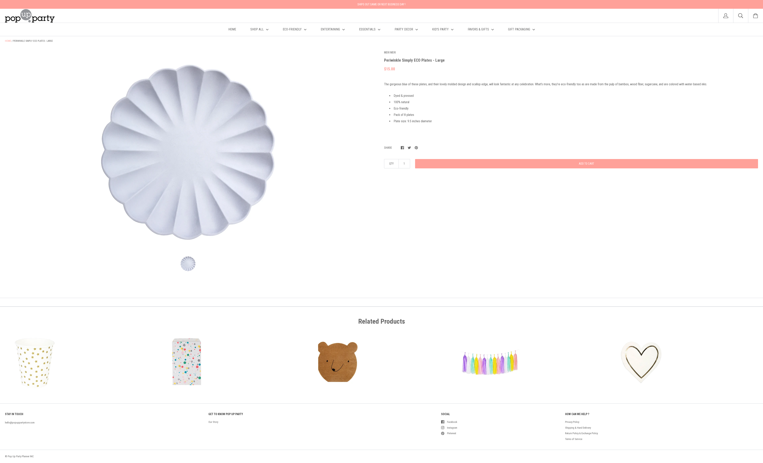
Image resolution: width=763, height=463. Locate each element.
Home (8, 41)
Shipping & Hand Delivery (578, 427)
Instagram (452, 427)
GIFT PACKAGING (519, 29)
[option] (188, 149)
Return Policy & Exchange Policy (581, 433)
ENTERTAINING (331, 29)
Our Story (213, 421)
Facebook (452, 421)
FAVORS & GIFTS (479, 29)
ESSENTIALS (367, 29)
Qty (391, 163)
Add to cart (586, 163)
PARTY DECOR (404, 29)
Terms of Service (573, 439)
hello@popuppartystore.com (20, 422)
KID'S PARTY (440, 29)
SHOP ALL (257, 29)
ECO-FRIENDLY (292, 29)
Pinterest (451, 433)
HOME (232, 29)
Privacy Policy (572, 421)
